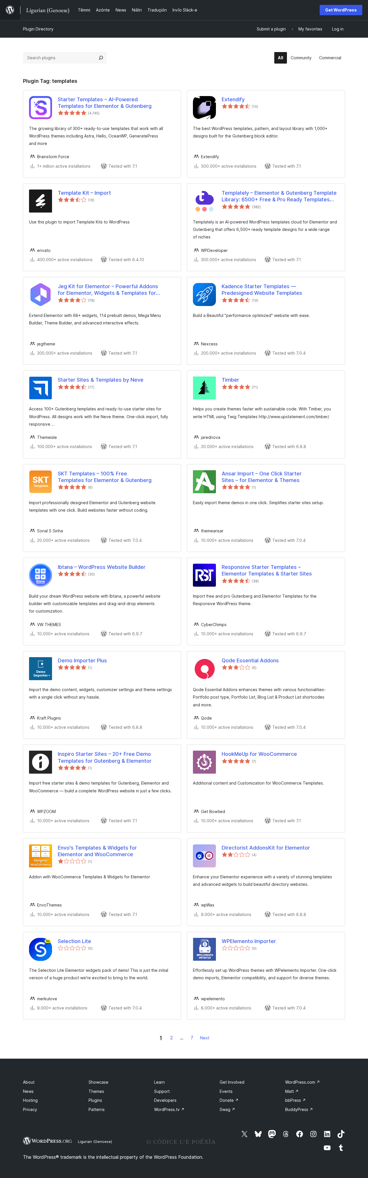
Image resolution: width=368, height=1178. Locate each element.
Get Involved (232, 1082)
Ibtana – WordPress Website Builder (101, 567)
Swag (227, 1109)
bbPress (295, 1100)
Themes (96, 1091)
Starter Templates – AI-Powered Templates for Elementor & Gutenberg (105, 102)
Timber (230, 380)
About (28, 1082)
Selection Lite (74, 941)
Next (204, 1037)
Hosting (30, 1100)
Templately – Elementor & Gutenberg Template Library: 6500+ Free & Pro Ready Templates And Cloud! (279, 196)
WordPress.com (302, 1082)
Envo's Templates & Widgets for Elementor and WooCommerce (97, 851)
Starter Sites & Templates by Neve (100, 380)
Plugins (95, 1100)
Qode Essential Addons (250, 660)
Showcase (98, 1082)
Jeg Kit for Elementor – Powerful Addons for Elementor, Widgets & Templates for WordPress (108, 290)
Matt (292, 1091)
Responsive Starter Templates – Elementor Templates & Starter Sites (267, 570)
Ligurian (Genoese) (95, 1141)
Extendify (233, 99)
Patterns (97, 1109)
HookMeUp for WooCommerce (259, 754)
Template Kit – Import (84, 193)
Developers (165, 1100)
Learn (159, 1082)
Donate (229, 1100)
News (28, 1091)
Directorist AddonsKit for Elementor (266, 848)
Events (226, 1091)
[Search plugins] (101, 58)
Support (162, 1091)
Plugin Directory (38, 28)
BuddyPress (299, 1109)
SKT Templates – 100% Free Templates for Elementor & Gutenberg (105, 477)
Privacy (30, 1109)
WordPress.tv (169, 1109)
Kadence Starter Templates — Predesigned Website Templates (262, 289)
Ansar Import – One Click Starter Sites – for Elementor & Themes (262, 477)
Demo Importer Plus (82, 660)
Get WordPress (341, 9)
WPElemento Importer (249, 941)
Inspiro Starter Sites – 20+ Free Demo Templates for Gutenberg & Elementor (105, 757)
